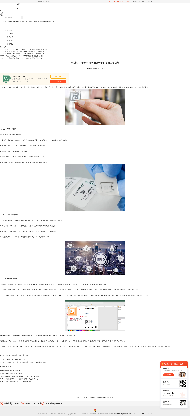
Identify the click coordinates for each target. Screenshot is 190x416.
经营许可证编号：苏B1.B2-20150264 (134, 414)
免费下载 (58, 76)
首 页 (18, 4)
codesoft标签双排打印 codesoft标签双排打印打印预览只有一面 (19, 379)
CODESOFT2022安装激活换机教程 (11, 373)
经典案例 (99, 397)
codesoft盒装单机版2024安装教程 (10, 370)
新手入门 (8, 33)
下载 (17, 8)
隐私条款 (105, 397)
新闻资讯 (8, 43)
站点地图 (110, 397)
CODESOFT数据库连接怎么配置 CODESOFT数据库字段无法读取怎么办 (22, 54)
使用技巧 (8, 37)
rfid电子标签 (8, 355)
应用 (1, 13)
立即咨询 (168, 375)
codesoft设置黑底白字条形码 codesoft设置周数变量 (15, 382)
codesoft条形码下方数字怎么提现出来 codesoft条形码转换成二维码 (26, 362)
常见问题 (8, 40)
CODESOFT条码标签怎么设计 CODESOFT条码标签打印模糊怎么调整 (21, 56)
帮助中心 (3, 15)
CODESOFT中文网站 (6, 21)
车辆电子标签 (17, 355)
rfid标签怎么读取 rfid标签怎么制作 (16, 359)
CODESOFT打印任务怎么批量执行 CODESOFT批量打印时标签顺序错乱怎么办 (24, 49)
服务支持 (94, 397)
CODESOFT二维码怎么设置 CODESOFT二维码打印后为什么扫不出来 (21, 58)
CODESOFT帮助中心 (6, 30)
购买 (1, 10)
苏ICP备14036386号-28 (115, 414)
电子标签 (25, 355)
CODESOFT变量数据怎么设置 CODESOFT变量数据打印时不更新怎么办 (22, 51)
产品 (17, 6)
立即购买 (58, 81)
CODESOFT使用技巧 (20, 21)
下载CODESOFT (81, 397)
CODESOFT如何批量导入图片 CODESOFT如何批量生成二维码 (19, 376)
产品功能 (88, 397)
